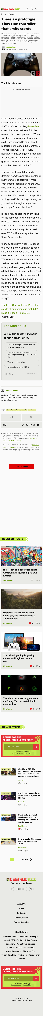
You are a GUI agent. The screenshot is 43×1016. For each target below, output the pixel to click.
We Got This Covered (26, 944)
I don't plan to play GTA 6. (18, 367)
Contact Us (21, 913)
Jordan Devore (11, 47)
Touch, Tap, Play (8, 955)
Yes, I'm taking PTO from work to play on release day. (21, 346)
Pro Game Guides (10, 936)
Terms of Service (16, 753)
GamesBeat (33, 126)
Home (3, 14)
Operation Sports (13, 951)
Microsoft (12, 14)
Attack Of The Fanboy (14, 940)
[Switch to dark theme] (36, 8)
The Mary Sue (29, 951)
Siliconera (10, 944)
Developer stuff (21, 410)
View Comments (21, 466)
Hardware (31, 410)
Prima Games (31, 940)
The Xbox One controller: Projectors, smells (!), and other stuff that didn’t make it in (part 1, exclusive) (20, 309)
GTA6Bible (20, 958)
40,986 (25, 859)
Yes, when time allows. (16, 362)
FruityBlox (22, 955)
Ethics (21, 908)
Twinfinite (24, 936)
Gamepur (34, 936)
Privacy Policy (27, 753)
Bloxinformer (34, 955)
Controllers (10, 410)
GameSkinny (29, 947)
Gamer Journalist (14, 947)
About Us (21, 904)
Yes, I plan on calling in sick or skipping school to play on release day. (21, 354)
